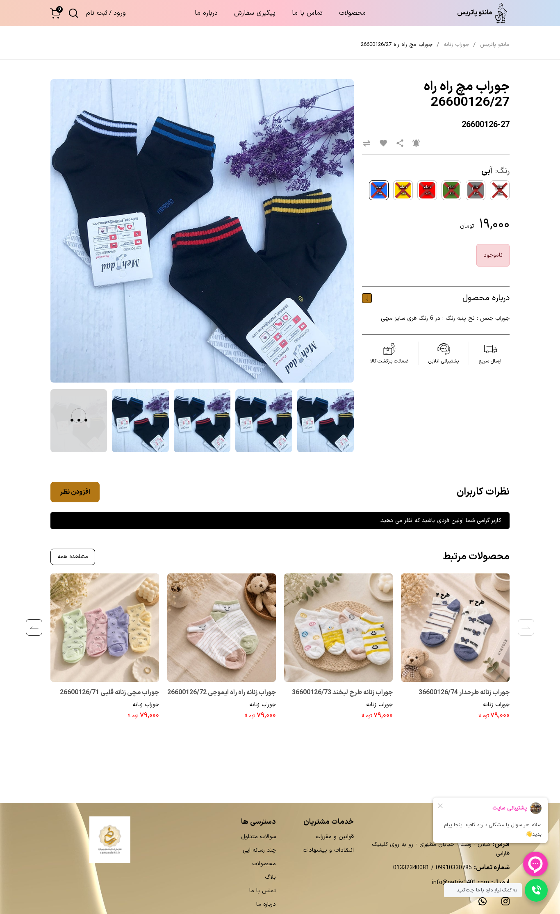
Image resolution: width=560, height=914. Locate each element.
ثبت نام (96, 13)
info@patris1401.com (460, 882)
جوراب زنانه (496, 704)
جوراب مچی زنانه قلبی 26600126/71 (109, 692)
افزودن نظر (75, 492)
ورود (120, 13)
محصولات (352, 13)
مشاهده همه (72, 556)
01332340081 (411, 868)
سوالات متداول (258, 836)
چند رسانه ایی (259, 850)
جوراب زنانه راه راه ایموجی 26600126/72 (221, 692)
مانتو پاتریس (495, 45)
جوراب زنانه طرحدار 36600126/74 (464, 692)
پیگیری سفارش (254, 13)
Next (34, 627)
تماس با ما (307, 13)
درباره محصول (486, 298)
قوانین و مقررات (335, 836)
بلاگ (270, 877)
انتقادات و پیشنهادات (328, 850)
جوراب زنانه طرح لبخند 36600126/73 (342, 692)
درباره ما (206, 13)
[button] (55, 13)
